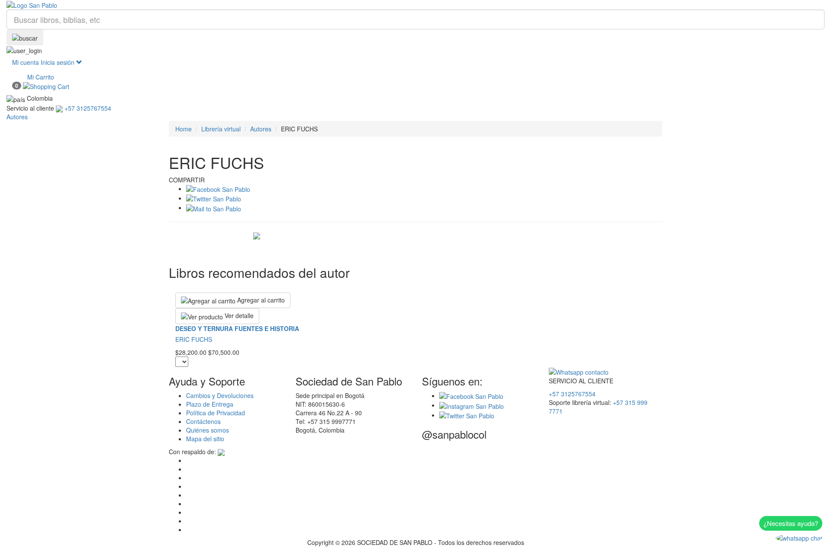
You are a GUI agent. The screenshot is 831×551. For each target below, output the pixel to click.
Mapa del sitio (205, 438)
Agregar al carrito (260, 300)
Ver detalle (238, 315)
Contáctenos (203, 421)
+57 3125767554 (572, 393)
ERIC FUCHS (193, 339)
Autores (260, 128)
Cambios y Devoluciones (220, 395)
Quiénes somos (207, 430)
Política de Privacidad (215, 412)
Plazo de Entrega (209, 404)
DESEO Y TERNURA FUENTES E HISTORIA (237, 328)
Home (183, 128)
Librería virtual (221, 128)
